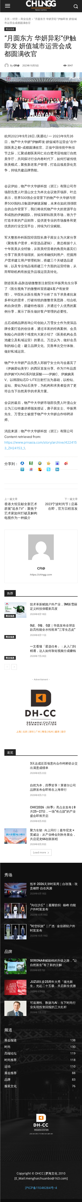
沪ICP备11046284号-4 (41, 1188)
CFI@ (16, 65)
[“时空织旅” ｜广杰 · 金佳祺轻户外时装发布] (15, 931)
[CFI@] (7, 65)
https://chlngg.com (41, 574)
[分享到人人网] (22, 463)
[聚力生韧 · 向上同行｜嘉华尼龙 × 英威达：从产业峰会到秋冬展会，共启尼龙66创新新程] (15, 836)
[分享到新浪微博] (66, 463)
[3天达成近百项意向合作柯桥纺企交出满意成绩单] (15, 769)
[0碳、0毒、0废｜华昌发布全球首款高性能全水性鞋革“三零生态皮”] (15, 631)
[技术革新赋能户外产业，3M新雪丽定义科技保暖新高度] (15, 610)
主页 (7, 19)
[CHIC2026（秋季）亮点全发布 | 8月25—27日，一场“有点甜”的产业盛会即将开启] (15, 813)
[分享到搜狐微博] (40, 469)
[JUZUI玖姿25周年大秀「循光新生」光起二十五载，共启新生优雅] (15, 987)
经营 (15, 19)
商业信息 (26, 19)
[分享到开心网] (48, 463)
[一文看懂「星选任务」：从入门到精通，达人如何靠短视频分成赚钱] (15, 652)
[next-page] (14, 667)
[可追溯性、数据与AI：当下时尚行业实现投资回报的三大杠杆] (15, 1008)
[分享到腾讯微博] (22, 469)
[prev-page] (7, 667)
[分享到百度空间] (57, 463)
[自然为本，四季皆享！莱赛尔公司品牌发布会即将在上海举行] (15, 791)
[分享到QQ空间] (40, 463)
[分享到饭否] (48, 469)
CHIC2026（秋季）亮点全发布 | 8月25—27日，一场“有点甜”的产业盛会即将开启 (53, 812)
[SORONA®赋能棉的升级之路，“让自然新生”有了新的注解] (15, 966)
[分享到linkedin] (57, 469)
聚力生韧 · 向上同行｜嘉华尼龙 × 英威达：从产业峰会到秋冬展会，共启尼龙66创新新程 (53, 834)
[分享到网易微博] (31, 469)
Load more (39, 852)
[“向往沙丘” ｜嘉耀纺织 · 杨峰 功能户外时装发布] (15, 910)
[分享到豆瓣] (31, 463)
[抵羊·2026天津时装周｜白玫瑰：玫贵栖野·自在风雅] (15, 889)
